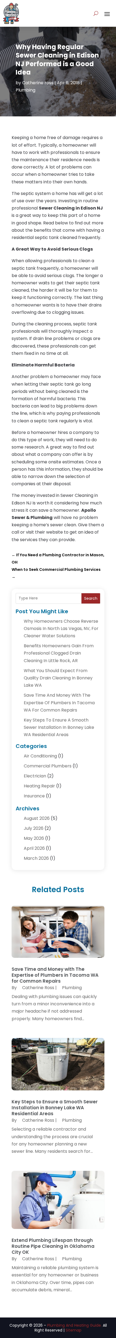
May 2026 (34, 838)
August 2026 (37, 818)
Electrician (35, 776)
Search (90, 598)
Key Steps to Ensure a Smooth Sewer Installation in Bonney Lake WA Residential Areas (59, 727)
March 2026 (36, 858)
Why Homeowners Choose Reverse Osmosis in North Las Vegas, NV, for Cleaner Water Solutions (61, 628)
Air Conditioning (40, 756)
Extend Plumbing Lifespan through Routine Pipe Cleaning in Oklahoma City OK (53, 1246)
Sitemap (73, 1330)
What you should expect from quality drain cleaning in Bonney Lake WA (58, 678)
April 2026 (34, 848)
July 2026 (33, 828)
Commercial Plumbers (47, 766)
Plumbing (25, 90)
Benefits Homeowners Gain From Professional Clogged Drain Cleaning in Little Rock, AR (59, 653)
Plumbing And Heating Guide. (74, 1325)
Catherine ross (37, 83)
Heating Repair (39, 786)
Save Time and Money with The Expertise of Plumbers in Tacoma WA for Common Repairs (59, 702)
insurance (34, 796)
